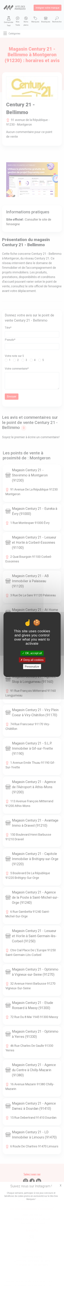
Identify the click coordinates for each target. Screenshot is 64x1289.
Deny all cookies (33, 659)
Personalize (32, 666)
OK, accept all (33, 653)
